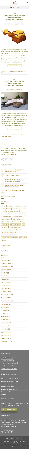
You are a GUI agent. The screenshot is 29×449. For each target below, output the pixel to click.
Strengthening (7, 73)
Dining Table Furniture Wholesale (9, 358)
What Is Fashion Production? (13, 175)
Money (8, 222)
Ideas (11, 211)
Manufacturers (19, 219)
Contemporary (22, 206)
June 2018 (4, 310)
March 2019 (4, 282)
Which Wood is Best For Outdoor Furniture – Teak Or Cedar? (14, 180)
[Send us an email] (5, 159)
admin (22, 24)
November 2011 (5, 341)
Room (15, 224)
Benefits (3, 206)
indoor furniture (22, 214)
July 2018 (4, 307)
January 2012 (5, 335)
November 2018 (5, 294)
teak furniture (5, 227)
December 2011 (5, 338)
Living (13, 219)
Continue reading (14, 65)
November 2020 (5, 266)
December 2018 (5, 291)
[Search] (27, 2)
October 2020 (5, 269)
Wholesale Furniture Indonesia (9, 232)
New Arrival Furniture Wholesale (9, 365)
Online (17, 222)
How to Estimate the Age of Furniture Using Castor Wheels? (15, 170)
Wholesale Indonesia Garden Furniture (9, 381)
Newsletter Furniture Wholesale (9, 368)
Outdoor (22, 222)
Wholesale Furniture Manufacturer (10, 237)
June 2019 (4, 273)
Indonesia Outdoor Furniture (7, 386)
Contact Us (15, 442)
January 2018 (5, 326)
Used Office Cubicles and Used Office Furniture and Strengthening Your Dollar (14, 18)
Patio (3, 224)
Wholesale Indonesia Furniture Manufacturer (11, 378)
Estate (13, 208)
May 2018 (4, 313)
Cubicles (15, 71)
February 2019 (5, 285)
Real (11, 224)
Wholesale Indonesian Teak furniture (9, 389)
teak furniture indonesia (15, 227)
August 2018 (4, 304)
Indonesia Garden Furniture (7, 391)
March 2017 (4, 329)
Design (3, 208)
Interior (8, 219)
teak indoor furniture (6, 229)
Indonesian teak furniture (7, 214)
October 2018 (5, 297)
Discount (8, 208)
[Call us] (8, 159)
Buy (8, 206)
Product (15, 441)
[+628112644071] (14, 7)
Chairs (16, 206)
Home (7, 211)
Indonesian (16, 211)
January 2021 (5, 260)
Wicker (20, 237)
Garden (24, 208)
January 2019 (5, 288)
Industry (4, 219)
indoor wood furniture (18, 216)
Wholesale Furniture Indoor (8, 235)
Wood (25, 237)
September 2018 (5, 301)
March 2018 (4, 319)
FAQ (20, 441)
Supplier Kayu (4, 394)
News (2, 251)
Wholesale (18, 229)
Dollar (19, 71)
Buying (11, 206)
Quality (7, 224)
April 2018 (4, 316)
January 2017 (5, 332)
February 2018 (5, 323)
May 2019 (4, 276)
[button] (2, 3)
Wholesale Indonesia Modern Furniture (9, 384)
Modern (3, 222)
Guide (3, 211)
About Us (9, 441)
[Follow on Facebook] (2, 159)
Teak (23, 224)
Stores (19, 224)
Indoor (16, 214)
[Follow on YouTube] (11, 159)
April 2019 (4, 279)
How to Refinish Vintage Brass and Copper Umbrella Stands (14, 185)
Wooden (4, 240)
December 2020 (5, 263)
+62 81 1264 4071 (11, 154)
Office (12, 222)
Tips (14, 229)
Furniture (18, 208)
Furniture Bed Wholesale (7, 360)
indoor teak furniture (6, 216)
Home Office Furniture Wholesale (9, 363)
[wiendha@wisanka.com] (11, 7)
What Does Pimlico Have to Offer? (14, 190)
